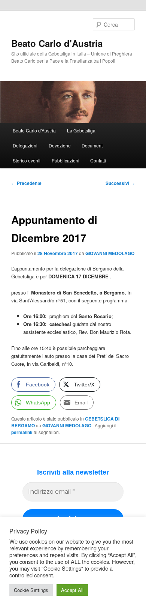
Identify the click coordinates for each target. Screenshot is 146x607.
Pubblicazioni (65, 160)
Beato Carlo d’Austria (34, 130)
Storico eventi (26, 160)
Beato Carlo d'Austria (57, 43)
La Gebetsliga (81, 130)
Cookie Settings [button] (31, 589)
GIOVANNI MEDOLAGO (109, 253)
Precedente (26, 183)
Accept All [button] (72, 589)
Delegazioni (25, 145)
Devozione (60, 145)
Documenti (93, 145)
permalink (22, 432)
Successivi (120, 183)
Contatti (98, 160)
